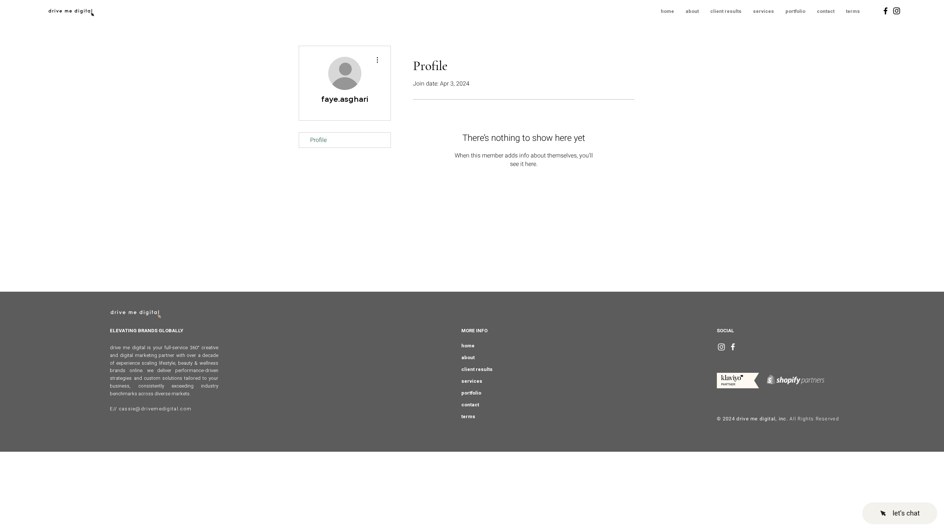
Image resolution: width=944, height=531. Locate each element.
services (471, 381)
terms (468, 416)
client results (477, 369)
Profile (318, 140)
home (468, 345)
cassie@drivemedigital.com (155, 408)
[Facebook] (885, 10)
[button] (852, 11)
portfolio (471, 392)
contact (470, 404)
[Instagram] (896, 10)
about (468, 357)
